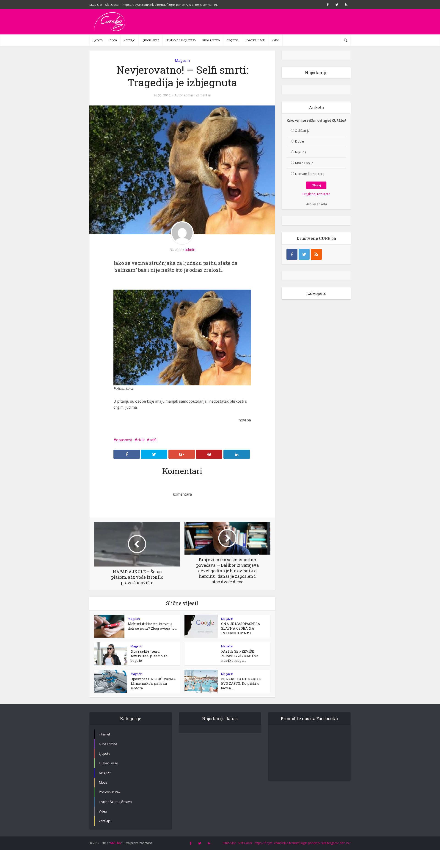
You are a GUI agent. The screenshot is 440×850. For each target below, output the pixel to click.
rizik (141, 439)
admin (188, 95)
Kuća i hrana (211, 40)
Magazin (233, 40)
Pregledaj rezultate (316, 194)
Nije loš (300, 152)
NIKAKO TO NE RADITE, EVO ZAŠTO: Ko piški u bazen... (241, 683)
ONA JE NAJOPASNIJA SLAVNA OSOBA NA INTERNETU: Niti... (240, 628)
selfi (152, 439)
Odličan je (302, 130)
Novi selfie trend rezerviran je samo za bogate (149, 656)
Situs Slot (95, 5)
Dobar (299, 141)
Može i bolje (304, 163)
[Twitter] (304, 254)
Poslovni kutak (255, 40)
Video (275, 40)
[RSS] (316, 254)
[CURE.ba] (110, 21)
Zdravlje (129, 40)
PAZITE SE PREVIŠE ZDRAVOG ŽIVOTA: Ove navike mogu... (239, 656)
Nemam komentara (309, 173)
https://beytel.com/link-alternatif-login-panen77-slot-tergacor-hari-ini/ (171, 5)
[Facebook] (291, 254)
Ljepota (98, 40)
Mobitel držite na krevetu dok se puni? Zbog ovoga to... (152, 626)
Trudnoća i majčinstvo (180, 40)
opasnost (124, 439)
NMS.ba (115, 843)
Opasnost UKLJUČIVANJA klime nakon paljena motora (153, 683)
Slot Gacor (112, 5)
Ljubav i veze (150, 40)
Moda (113, 40)
